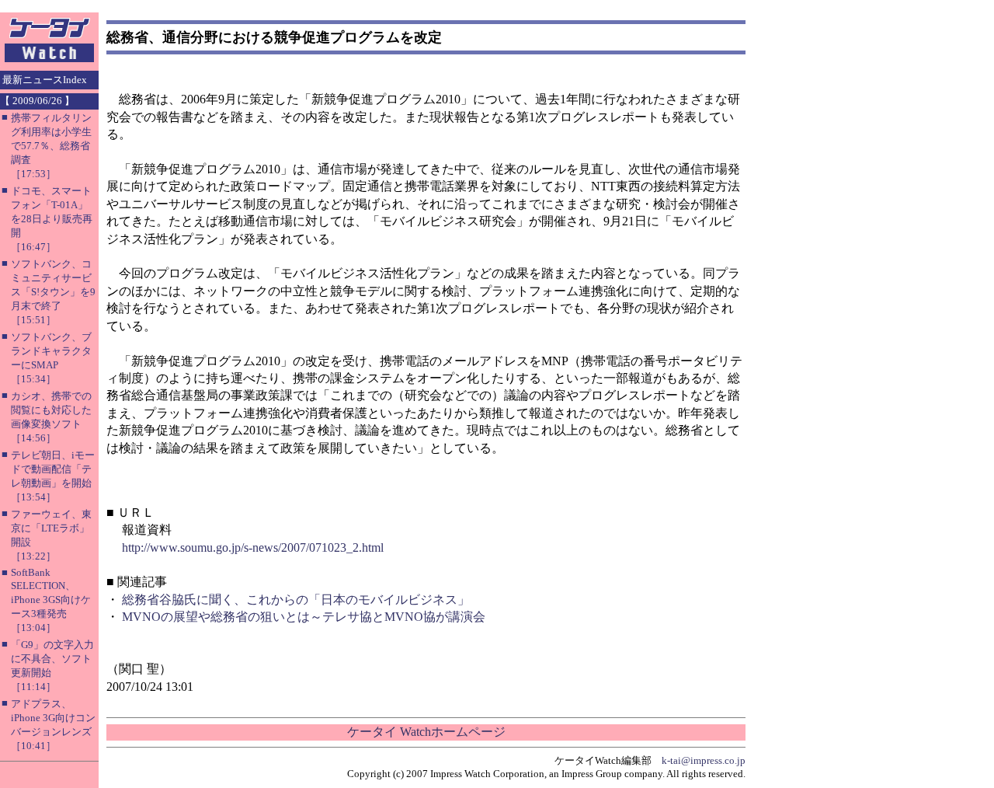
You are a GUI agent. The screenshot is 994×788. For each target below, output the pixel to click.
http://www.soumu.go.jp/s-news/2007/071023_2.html (253, 547)
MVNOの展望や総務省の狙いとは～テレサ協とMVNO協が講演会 (303, 616)
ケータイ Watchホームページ (426, 731)
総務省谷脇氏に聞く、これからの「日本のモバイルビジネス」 (296, 599)
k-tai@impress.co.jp (704, 760)
